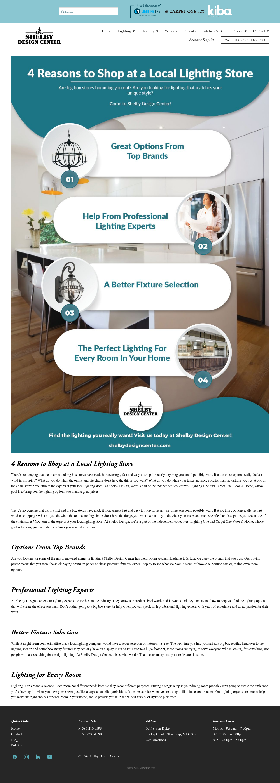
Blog (14, 739)
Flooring (149, 30)
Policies (16, 745)
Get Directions (156, 739)
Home (106, 30)
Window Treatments (180, 30)
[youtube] (49, 756)
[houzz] (38, 756)
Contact (261, 30)
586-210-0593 (92, 728)
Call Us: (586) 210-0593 (245, 40)
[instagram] (26, 756)
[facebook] (14, 756)
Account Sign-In (201, 39)
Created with (140, 767)
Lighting (126, 30)
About (239, 30)
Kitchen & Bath (215, 30)
